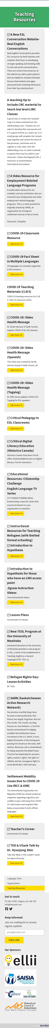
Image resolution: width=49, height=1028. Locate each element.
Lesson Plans (19, 615)
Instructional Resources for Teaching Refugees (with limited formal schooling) (23, 533)
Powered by (37, 1026)
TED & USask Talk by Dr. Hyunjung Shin (23, 848)
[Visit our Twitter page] (11, 909)
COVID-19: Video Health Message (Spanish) (20, 352)
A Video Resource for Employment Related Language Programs (23, 181)
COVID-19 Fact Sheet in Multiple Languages (23, 259)
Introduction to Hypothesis (19, 547)
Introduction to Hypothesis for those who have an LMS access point (24, 576)
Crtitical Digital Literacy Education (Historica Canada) (20, 446)
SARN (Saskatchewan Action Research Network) (24, 703)
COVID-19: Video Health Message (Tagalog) (20, 388)
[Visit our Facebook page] (7, 909)
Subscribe (14, 940)
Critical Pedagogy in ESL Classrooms (23, 420)
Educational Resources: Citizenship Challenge (23, 479)
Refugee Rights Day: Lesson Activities (23, 679)
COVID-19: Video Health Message (20, 319)
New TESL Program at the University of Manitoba (24, 636)
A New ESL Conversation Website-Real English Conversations (23, 41)
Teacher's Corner (22, 829)
